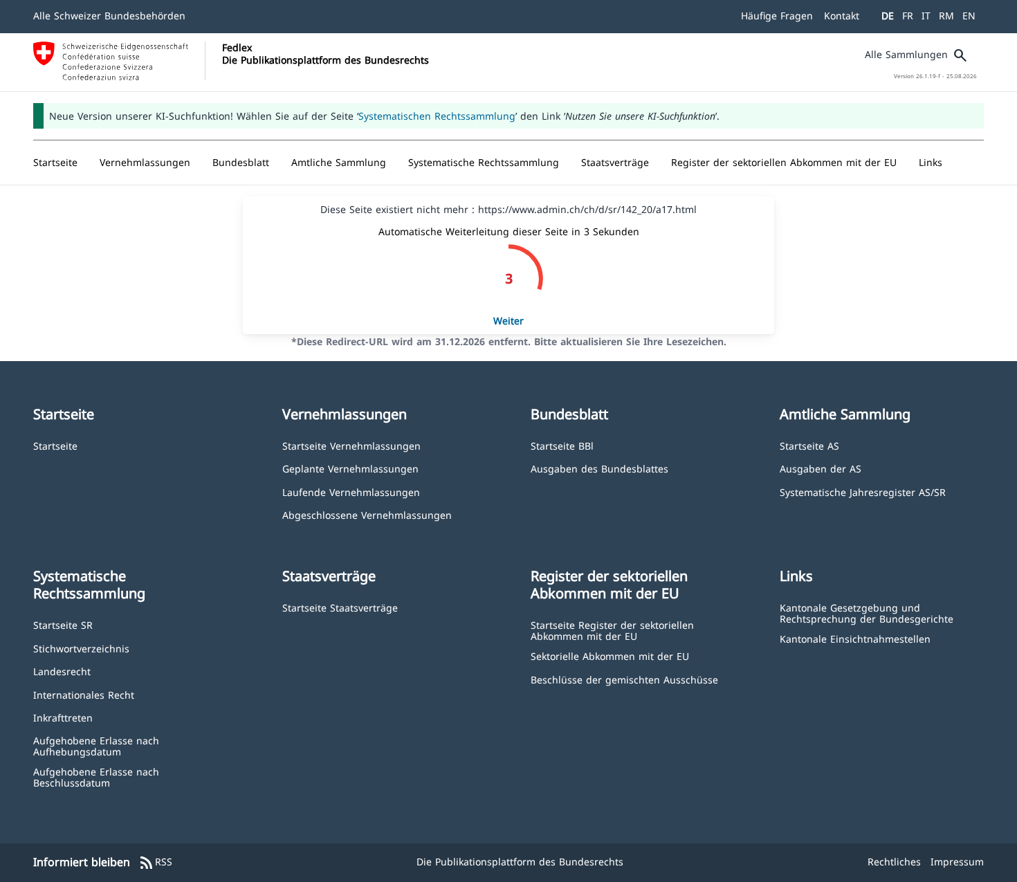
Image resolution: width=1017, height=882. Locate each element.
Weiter (508, 320)
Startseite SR (63, 624)
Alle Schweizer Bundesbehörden (109, 15)
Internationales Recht (83, 694)
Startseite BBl (562, 445)
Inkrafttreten (63, 717)
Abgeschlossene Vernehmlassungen (367, 514)
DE (887, 15)
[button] (145, 162)
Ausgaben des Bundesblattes (599, 468)
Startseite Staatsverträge (340, 607)
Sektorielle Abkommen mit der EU (610, 655)
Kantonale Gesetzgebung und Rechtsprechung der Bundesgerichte (866, 612)
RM (946, 15)
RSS (155, 862)
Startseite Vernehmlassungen (351, 445)
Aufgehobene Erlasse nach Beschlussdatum (96, 776)
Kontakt (841, 15)
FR (907, 15)
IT (926, 15)
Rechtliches (894, 861)
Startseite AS (809, 445)
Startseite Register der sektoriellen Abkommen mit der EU (612, 629)
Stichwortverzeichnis (81, 648)
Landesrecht (62, 671)
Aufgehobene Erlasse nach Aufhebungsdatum (96, 745)
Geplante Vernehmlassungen (350, 468)
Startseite (55, 445)
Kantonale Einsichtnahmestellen (855, 638)
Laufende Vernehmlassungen (351, 491)
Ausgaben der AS (820, 468)
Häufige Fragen (777, 15)
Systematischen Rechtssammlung (436, 115)
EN (968, 15)
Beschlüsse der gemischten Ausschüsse (624, 679)
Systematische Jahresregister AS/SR (863, 491)
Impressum (957, 861)
